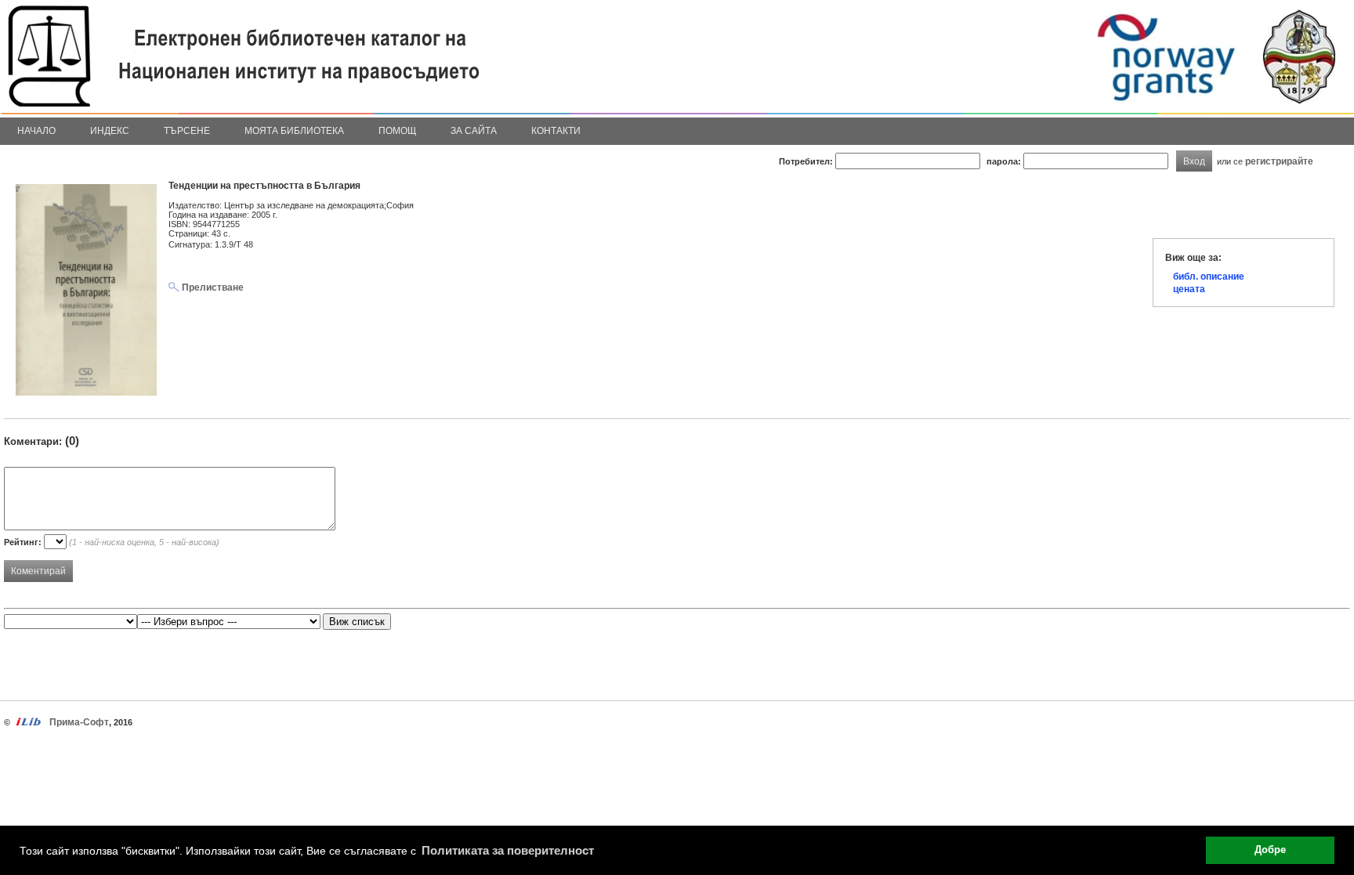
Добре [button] (1270, 849)
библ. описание (1208, 276)
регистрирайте (1279, 161)
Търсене (187, 130)
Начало (36, 130)
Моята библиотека (294, 130)
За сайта (474, 130)
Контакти (556, 130)
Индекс (109, 130)
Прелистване (211, 287)
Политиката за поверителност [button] (508, 850)
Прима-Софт (79, 722)
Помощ (397, 130)
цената (1189, 289)
